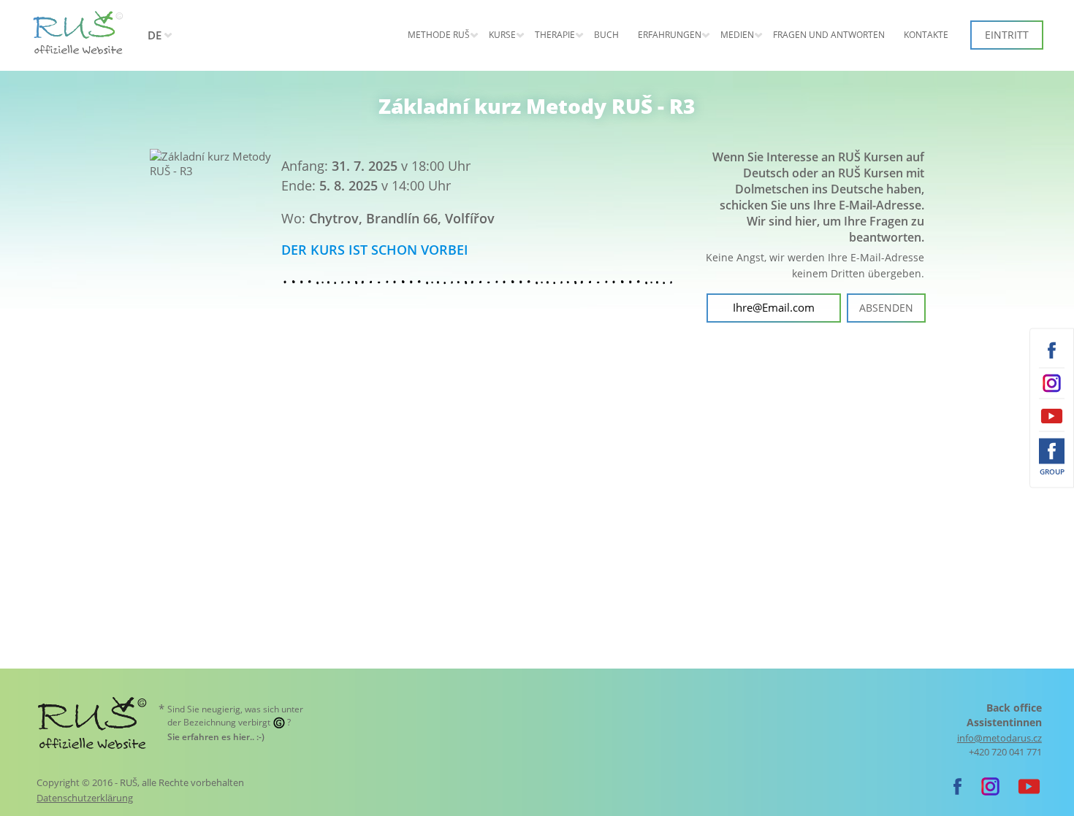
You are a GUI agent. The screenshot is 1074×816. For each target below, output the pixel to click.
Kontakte (926, 34)
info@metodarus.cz (999, 738)
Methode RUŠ (439, 34)
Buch (606, 34)
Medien (737, 34)
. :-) (215, 737)
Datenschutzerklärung (85, 797)
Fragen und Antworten (829, 34)
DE (154, 35)
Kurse (502, 34)
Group (1052, 471)
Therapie (555, 34)
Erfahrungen (669, 34)
